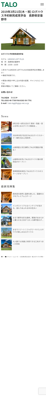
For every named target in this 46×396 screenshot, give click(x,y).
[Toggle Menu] (42, 4)
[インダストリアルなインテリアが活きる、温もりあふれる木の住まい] (6, 209)
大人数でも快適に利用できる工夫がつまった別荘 (28, 242)
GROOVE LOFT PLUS (16, 59)
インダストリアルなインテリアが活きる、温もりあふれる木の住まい (27, 206)
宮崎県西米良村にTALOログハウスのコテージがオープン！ (28, 172)
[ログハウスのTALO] (9, 4)
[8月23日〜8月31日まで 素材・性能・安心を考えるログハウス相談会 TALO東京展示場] (6, 126)
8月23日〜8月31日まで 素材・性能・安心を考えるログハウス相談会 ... (28, 124)
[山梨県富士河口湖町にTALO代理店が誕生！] (6, 150)
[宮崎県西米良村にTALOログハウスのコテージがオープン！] (6, 174)
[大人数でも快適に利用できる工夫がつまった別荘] (6, 244)
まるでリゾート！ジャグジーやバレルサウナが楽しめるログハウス (28, 230)
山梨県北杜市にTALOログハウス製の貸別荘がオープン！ (28, 160)
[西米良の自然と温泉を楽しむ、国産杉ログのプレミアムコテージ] (6, 197)
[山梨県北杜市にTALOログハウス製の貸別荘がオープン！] (6, 162)
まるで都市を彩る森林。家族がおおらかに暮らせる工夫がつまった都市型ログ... (28, 218)
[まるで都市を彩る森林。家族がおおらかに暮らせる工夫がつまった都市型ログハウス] (6, 221)
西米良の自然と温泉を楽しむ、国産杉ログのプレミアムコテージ (28, 195)
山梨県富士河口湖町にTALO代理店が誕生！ (28, 148)
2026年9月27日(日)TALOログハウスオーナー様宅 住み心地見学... (28, 136)
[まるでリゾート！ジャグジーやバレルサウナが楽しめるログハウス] (6, 233)
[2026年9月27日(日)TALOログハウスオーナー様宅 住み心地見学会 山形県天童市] (6, 138)
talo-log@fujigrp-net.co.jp (18, 103)
